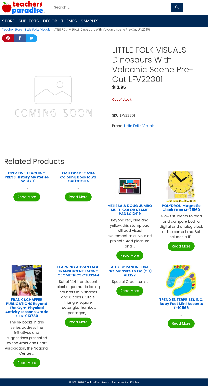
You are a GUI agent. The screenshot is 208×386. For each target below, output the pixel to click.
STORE (8, 21)
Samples (90, 21)
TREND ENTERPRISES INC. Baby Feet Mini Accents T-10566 (181, 303)
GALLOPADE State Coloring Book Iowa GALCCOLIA (78, 177)
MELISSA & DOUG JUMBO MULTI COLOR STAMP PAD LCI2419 (129, 209)
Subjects (29, 21)
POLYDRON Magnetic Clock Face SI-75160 (181, 207)
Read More (26, 197)
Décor (50, 21)
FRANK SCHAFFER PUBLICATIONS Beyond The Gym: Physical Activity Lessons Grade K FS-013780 (26, 307)
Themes (69, 21)
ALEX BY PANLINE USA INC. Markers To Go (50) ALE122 (129, 271)
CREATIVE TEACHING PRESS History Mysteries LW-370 (27, 177)
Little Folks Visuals (37, 29)
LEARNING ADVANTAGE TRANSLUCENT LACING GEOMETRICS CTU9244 (78, 271)
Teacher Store (12, 29)
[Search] (177, 7)
